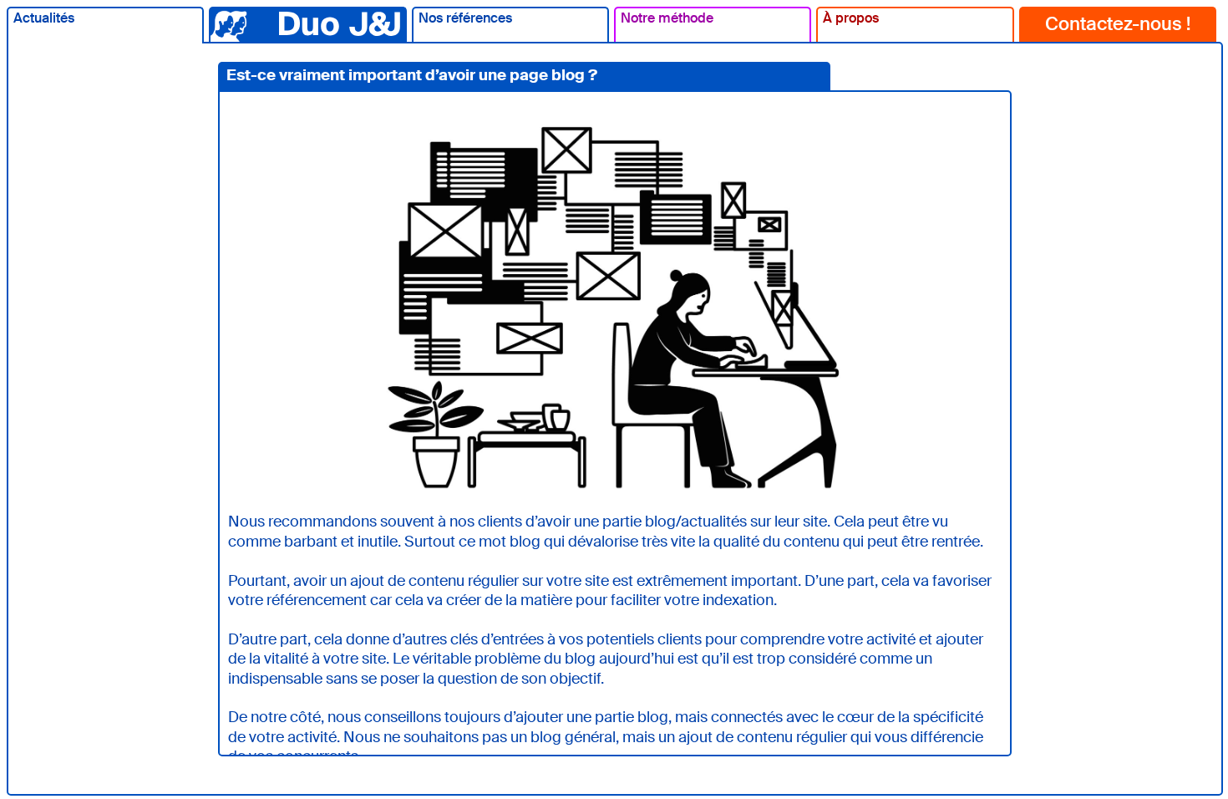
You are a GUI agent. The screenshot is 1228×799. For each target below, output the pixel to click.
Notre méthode (667, 18)
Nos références (465, 18)
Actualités (43, 18)
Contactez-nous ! (1117, 24)
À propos (851, 18)
